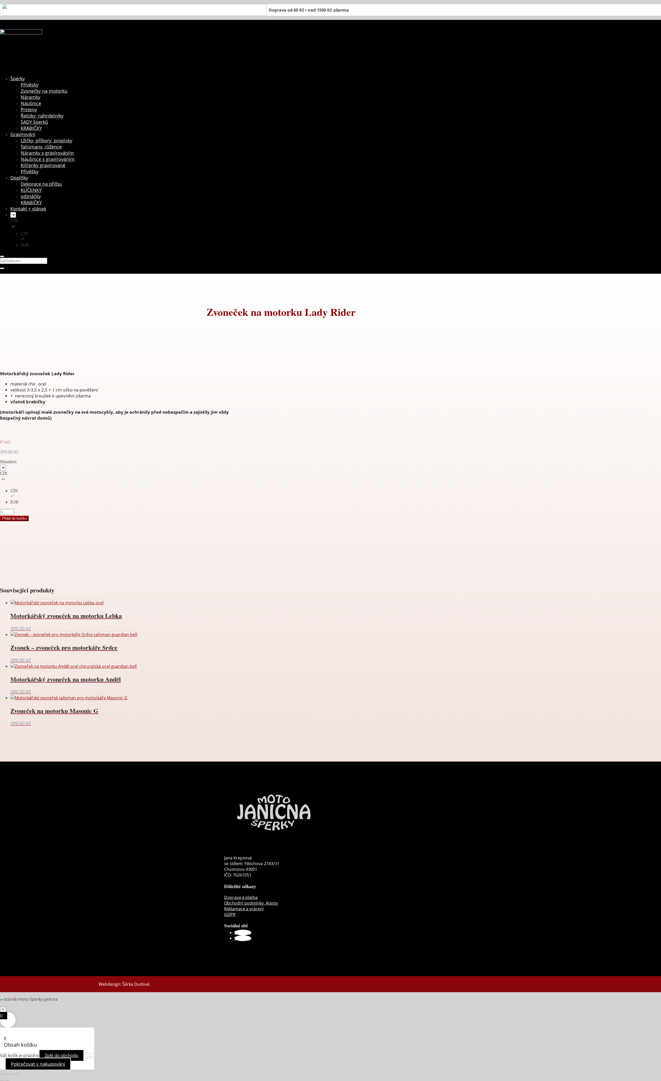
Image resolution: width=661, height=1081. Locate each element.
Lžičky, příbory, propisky (46, 140)
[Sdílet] (12, 1074)
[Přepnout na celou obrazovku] (7, 1074)
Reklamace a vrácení (244, 909)
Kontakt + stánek (28, 209)
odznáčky (31, 196)
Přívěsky (29, 85)
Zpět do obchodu (61, 1055)
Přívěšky (29, 171)
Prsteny (29, 109)
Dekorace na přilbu (41, 184)
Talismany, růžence (41, 147)
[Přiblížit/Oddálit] (2, 1074)
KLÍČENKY (31, 190)
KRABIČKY (31, 128)
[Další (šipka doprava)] (7, 1079)
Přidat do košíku (14, 518)
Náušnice (31, 103)
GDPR (229, 914)
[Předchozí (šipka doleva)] (2, 1079)
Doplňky (19, 178)
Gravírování (22, 134)
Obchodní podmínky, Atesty (251, 903)
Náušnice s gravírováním (48, 159)
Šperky (17, 78)
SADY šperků (34, 122)
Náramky (30, 97)
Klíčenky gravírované (43, 165)
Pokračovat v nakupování (38, 1064)
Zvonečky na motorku (44, 91)
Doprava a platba (241, 897)
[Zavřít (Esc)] (17, 1074)
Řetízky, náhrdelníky (42, 116)
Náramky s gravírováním (47, 153)
